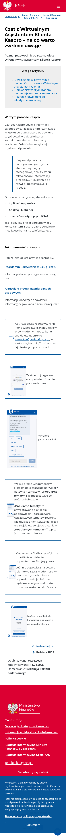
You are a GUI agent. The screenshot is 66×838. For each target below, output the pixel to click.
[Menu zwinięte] (59, 6)
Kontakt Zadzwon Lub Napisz (52, 16)
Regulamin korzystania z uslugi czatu (30, 266)
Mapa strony (13, 720)
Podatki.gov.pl (12, 16)
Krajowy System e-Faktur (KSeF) (30, 16)
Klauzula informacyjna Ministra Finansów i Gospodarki (26, 746)
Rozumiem (33, 824)
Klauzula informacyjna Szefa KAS (27, 754)
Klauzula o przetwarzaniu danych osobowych (28, 290)
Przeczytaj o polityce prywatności (28, 816)
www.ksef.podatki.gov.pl (32, 339)
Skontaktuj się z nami (33, 772)
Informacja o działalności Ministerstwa (31, 732)
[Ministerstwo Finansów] (24, 708)
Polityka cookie (15, 738)
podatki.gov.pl (19, 762)
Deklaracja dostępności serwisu (27, 726)
